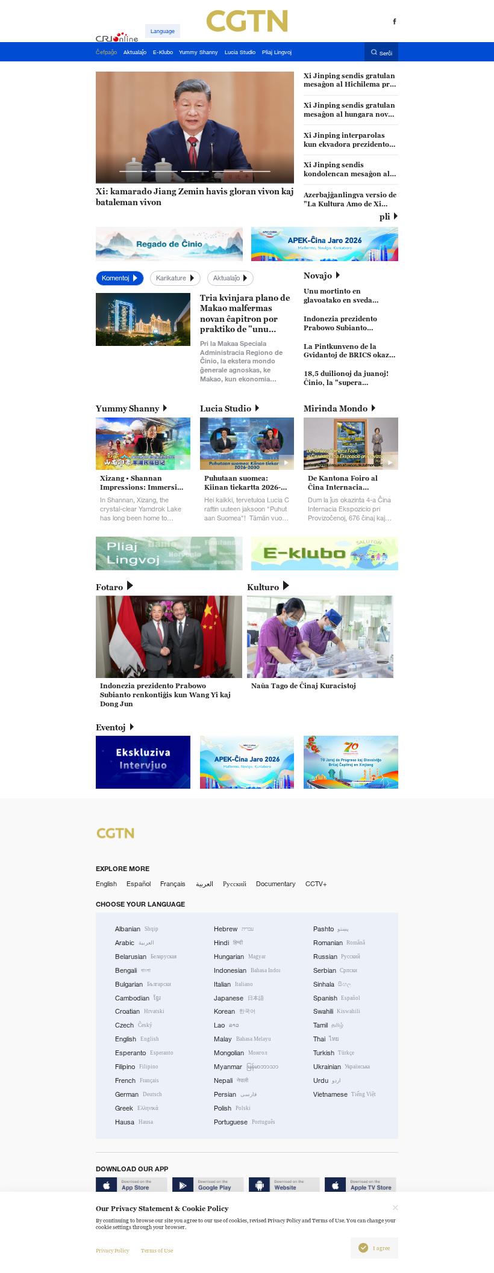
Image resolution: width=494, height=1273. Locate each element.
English (106, 884)
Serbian (335, 970)
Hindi (228, 943)
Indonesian (247, 970)
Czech (133, 1025)
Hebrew (234, 929)
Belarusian (146, 956)
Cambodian (138, 998)
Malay (242, 1039)
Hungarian (240, 956)
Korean (234, 1011)
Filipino (136, 1066)
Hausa (134, 1122)
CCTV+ (316, 884)
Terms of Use (157, 1250)
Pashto (331, 929)
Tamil (328, 1025)
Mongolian (240, 1053)
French (137, 1080)
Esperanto (144, 1053)
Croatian (139, 1011)
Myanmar (246, 1066)
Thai (326, 1039)
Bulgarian (143, 984)
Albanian (136, 929)
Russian (337, 956)
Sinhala (332, 984)
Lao (226, 1025)
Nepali (231, 1080)
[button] (133, 171)
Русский (234, 884)
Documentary (276, 884)
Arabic (134, 943)
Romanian (339, 943)
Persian (235, 1094)
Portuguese (244, 1122)
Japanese (239, 998)
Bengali (133, 970)
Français (173, 884)
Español (139, 884)
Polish (232, 1108)
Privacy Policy (112, 1250)
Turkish (334, 1053)
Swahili (337, 1011)
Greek (136, 1108)
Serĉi (386, 52)
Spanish (337, 998)
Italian (233, 984)
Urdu (327, 1080)
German (138, 1094)
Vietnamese (345, 1094)
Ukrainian (341, 1066)
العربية (204, 884)
